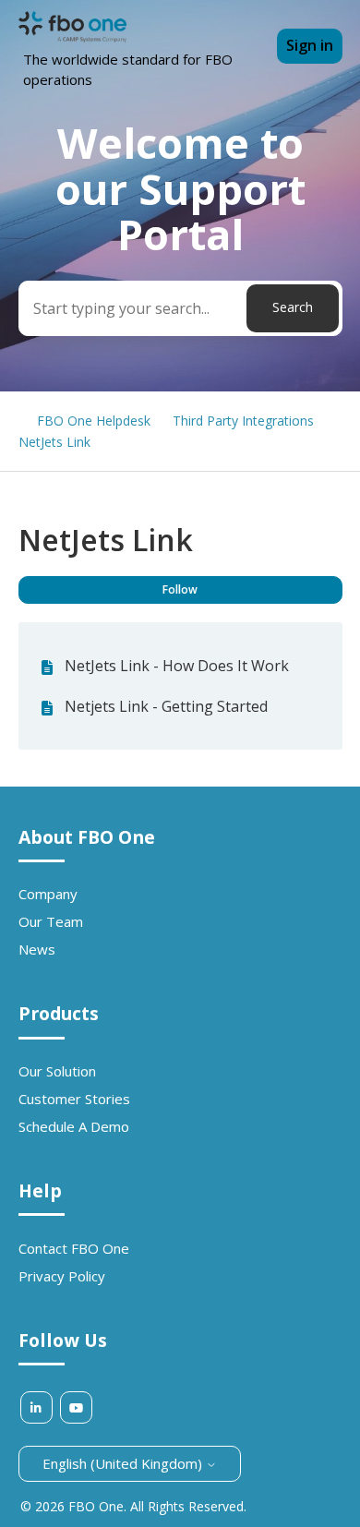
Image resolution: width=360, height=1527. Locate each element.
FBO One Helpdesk (93, 420)
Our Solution (57, 1071)
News (36, 949)
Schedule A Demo (73, 1126)
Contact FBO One (73, 1248)
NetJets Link (54, 442)
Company (48, 893)
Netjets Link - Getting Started (166, 706)
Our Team (50, 921)
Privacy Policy (61, 1276)
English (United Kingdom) (124, 1463)
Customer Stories (74, 1098)
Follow (180, 589)
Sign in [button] (309, 45)
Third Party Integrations (243, 420)
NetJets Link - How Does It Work (177, 665)
